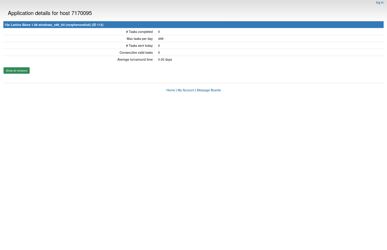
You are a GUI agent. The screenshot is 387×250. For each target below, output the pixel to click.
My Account (186, 90)
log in (380, 2)
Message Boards (209, 90)
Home (170, 90)
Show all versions (16, 70)
